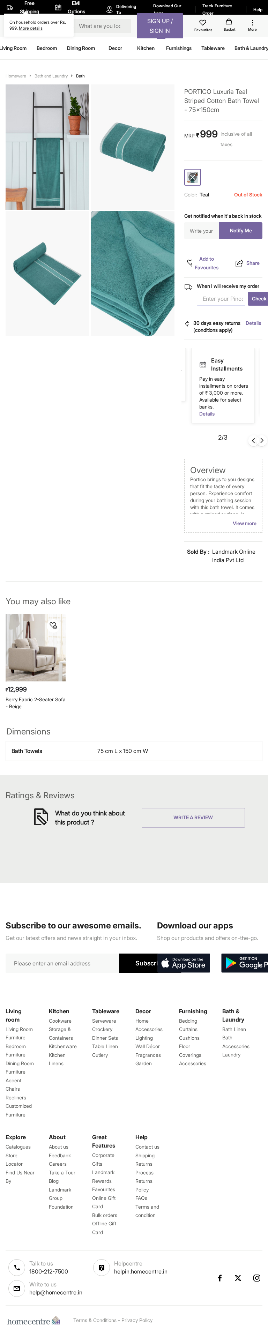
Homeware (16, 76)
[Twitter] (238, 1278)
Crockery (102, 1029)
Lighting (144, 1038)
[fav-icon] (203, 24)
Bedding (188, 1021)
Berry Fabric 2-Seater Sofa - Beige (36, 702)
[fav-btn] (53, 626)
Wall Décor (147, 1046)
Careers (58, 1164)
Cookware (60, 1021)
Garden (143, 1063)
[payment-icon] (202, 360)
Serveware (104, 1021)
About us (58, 1147)
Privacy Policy (136, 1320)
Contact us (147, 1147)
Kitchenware (63, 1046)
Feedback (60, 1155)
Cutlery (100, 1055)
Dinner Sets (105, 1038)
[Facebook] (219, 1278)
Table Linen (105, 1046)
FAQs (141, 1198)
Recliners (16, 1097)
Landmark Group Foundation (61, 1198)
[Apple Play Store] (183, 963)
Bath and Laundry (51, 76)
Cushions (189, 1038)
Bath (80, 76)
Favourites (103, 1189)
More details (31, 28)
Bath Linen (234, 1029)
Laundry (231, 1055)
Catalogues (18, 1147)
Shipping (145, 1155)
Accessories (192, 1063)
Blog (54, 1181)
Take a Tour (62, 1172)
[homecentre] (35, 1320)
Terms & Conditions (95, 1320)
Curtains (188, 1029)
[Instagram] (257, 1278)
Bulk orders (104, 1215)
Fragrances (148, 1055)
